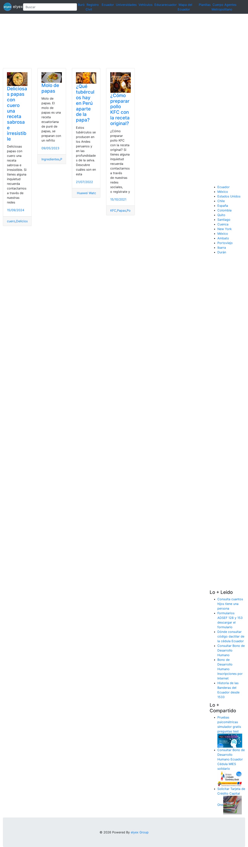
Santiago (223, 220)
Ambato (223, 238)
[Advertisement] (116, 41)
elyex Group (140, 832)
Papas (121, 210)
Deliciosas (23, 221)
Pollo (130, 210)
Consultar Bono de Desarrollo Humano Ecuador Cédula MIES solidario (231, 759)
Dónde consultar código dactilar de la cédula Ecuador (230, 636)
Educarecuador (165, 5)
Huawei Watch (87, 193)
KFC (113, 210)
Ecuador (108, 5)
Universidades (126, 5)
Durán (221, 252)
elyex (16, 6)
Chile (221, 201)
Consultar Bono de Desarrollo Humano (231, 650)
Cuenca (222, 224)
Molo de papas (50, 88)
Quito (221, 215)
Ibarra (221, 247)
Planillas (205, 5)
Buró (81, 5)
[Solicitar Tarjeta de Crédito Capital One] (232, 805)
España (222, 206)
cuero (11, 221)
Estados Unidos (228, 196)
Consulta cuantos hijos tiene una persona (230, 603)
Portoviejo (225, 243)
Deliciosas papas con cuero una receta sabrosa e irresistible (17, 114)
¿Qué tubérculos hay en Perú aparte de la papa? (85, 103)
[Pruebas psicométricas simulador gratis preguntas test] (229, 740)
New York (224, 229)
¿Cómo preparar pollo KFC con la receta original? (120, 109)
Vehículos (145, 5)
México (222, 192)
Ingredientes (50, 159)
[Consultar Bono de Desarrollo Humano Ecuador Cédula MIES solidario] (229, 778)
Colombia (224, 210)
